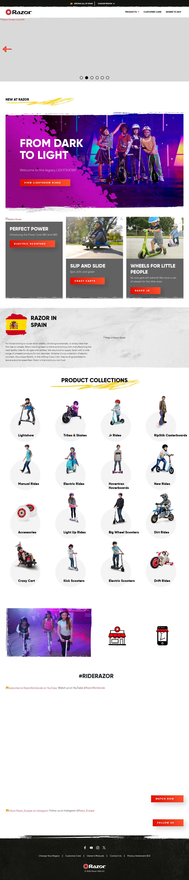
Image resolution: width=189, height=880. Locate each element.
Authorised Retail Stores (117, 650)
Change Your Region (49, 856)
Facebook (84, 847)
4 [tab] (97, 77)
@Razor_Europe (85, 810)
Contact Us (115, 856)
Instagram (97, 847)
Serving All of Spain (83, 3)
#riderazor (96, 676)
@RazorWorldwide (94, 687)
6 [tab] (107, 77)
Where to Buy (140, 615)
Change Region (105, 3)
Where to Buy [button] (173, 11)
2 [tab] (86, 77)
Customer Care (152, 11)
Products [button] (131, 11)
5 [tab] (102, 77)
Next (182, 49)
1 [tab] (81, 77)
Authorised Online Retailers (162, 650)
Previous (7, 49)
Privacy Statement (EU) (138, 856)
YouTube (91, 847)
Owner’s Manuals (95, 856)
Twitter (104, 847)
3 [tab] (92, 77)
